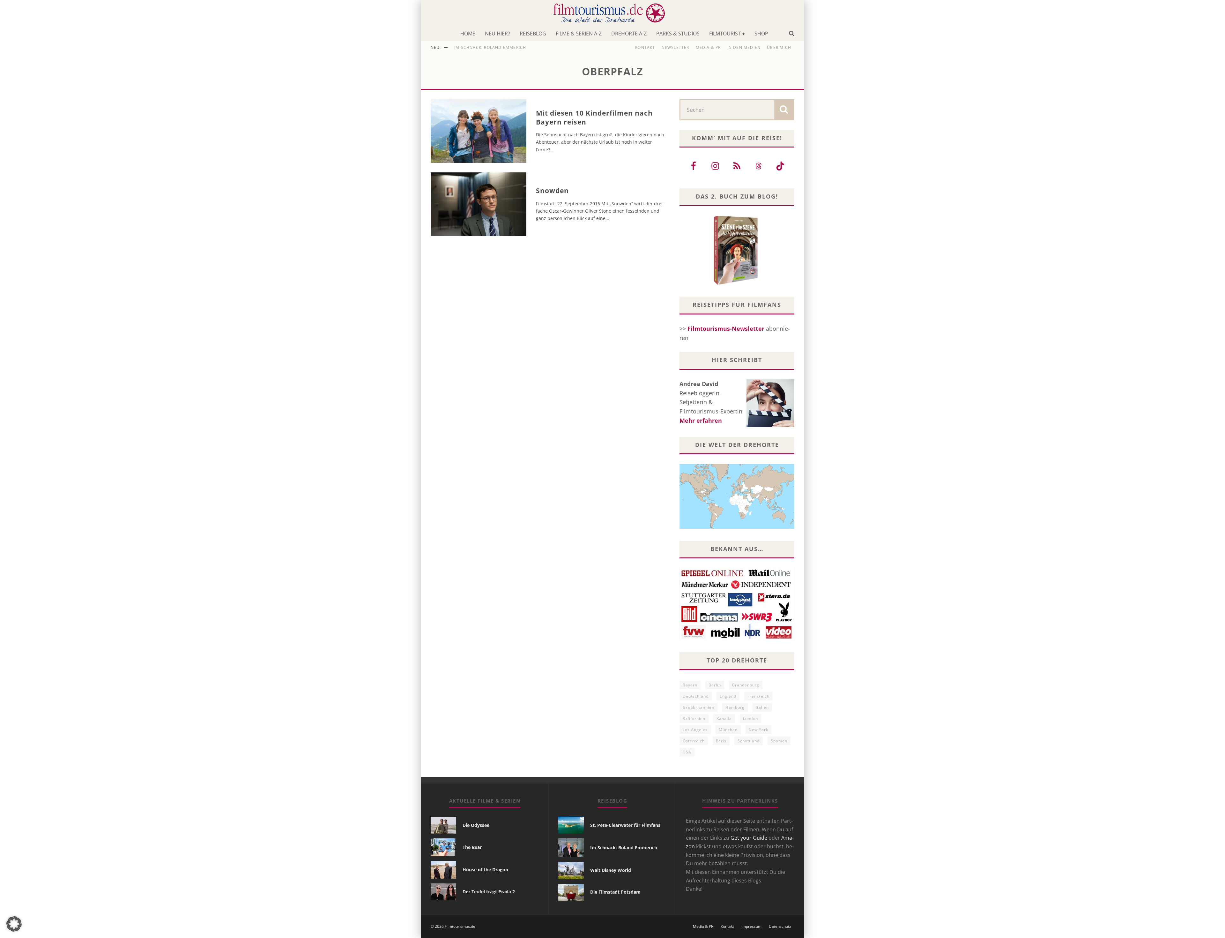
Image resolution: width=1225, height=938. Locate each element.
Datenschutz (780, 926)
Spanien (779, 741)
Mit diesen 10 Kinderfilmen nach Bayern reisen (594, 117)
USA (687, 752)
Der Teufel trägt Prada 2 (489, 892)
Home (467, 33)
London (750, 718)
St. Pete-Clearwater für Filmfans (625, 825)
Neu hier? (497, 33)
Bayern (690, 685)
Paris (721, 741)
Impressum (751, 926)
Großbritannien (698, 707)
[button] (14, 924)
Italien (762, 707)
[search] (783, 109)
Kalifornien (694, 718)
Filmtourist (725, 33)
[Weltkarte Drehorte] (736, 526)
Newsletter (675, 47)
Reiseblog (533, 33)
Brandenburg (745, 685)
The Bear (472, 847)
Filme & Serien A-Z (579, 33)
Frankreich (758, 696)
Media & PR (708, 47)
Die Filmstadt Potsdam (615, 892)
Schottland (749, 741)
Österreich (694, 741)
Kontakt (645, 47)
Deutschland (696, 696)
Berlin (715, 685)
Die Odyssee (476, 825)
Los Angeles (695, 729)
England (728, 696)
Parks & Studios (678, 33)
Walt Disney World (610, 870)
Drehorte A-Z (629, 33)
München (728, 729)
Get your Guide (749, 837)
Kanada (724, 718)
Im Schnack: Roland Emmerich (490, 47)
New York (758, 729)
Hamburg (735, 707)
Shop (761, 33)
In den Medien (744, 47)
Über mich (779, 47)
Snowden (552, 190)
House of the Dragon (485, 869)
